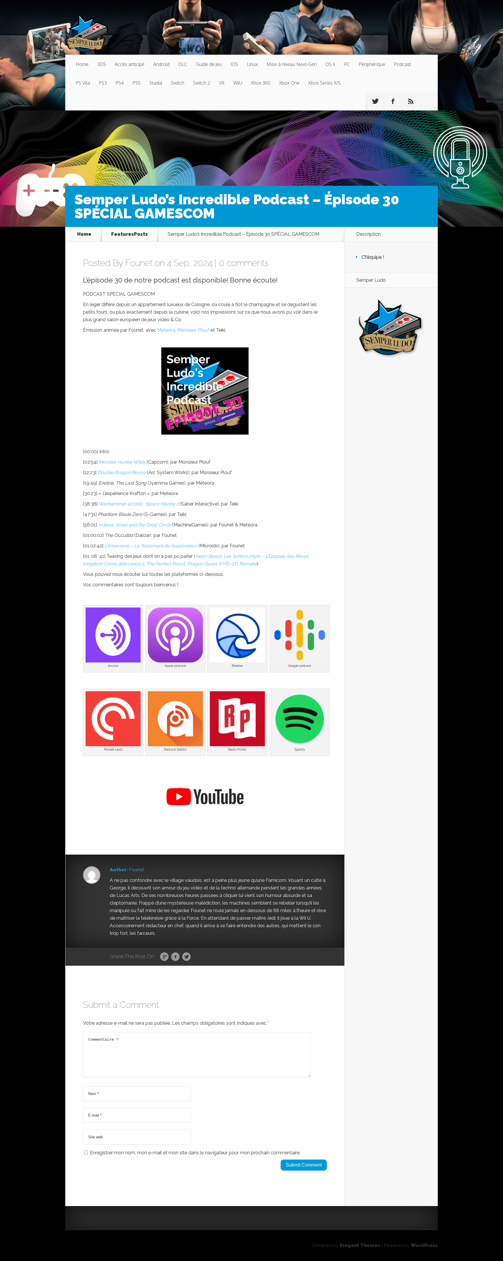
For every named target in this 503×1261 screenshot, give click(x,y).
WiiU (237, 83)
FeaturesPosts (129, 234)
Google (164, 957)
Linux (252, 64)
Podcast (402, 64)
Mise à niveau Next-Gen (292, 64)
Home (82, 64)
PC (347, 64)
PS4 (120, 83)
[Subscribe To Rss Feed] (410, 101)
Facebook (175, 957)
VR (221, 83)
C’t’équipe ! (373, 257)
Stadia (155, 83)
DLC (182, 64)
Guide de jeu (209, 64)
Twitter (186, 957)
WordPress (424, 1245)
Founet (139, 263)
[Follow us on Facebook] (393, 101)
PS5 (136, 83)
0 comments (244, 263)
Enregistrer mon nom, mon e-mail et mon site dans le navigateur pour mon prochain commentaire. (195, 1152)
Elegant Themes (360, 1245)
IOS (234, 64)
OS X (330, 64)
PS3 (103, 83)
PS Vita (83, 83)
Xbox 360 (260, 83)
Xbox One (289, 83)
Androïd (161, 64)
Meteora (166, 330)
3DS (101, 64)
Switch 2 (201, 83)
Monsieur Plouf (193, 330)
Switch (177, 83)
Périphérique (372, 64)
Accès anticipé (129, 64)
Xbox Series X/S (324, 83)
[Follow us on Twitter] (375, 101)
